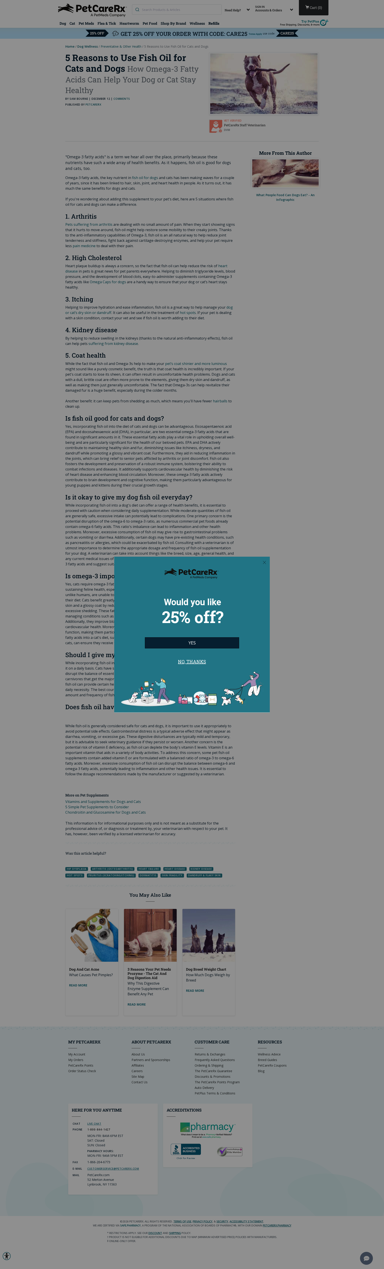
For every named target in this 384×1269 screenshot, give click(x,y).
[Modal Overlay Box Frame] (192, 635)
